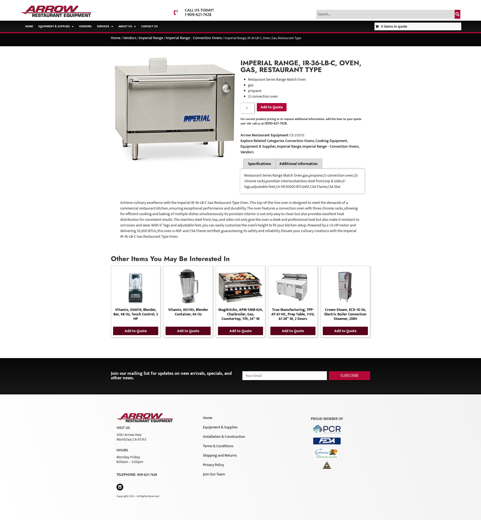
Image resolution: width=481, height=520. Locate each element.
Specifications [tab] (259, 164)
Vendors (85, 26)
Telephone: (126, 474)
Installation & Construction (224, 436)
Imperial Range (151, 38)
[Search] (457, 14)
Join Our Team (214, 474)
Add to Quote (272, 107)
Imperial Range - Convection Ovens (194, 38)
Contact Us (149, 26)
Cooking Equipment (331, 141)
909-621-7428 (147, 474)
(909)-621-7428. (276, 123)
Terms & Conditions (218, 446)
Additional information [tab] (298, 164)
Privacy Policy (213, 465)
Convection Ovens (299, 141)
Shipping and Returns (220, 455)
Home (29, 26)
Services (103, 26)
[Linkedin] (119, 487)
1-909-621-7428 (198, 14)
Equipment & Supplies (54, 26)
